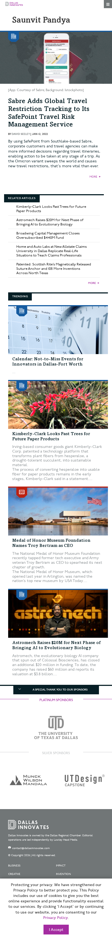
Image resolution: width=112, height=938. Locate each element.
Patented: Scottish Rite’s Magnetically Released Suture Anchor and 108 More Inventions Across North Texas (53, 268)
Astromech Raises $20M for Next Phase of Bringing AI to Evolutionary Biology (49, 222)
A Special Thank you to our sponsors (60, 689)
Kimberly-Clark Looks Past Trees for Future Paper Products (51, 209)
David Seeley (21, 134)
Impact (61, 865)
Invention (63, 874)
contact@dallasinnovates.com (31, 848)
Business (14, 865)
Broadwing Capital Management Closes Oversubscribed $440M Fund (48, 235)
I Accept (56, 929)
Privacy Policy (55, 917)
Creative (14, 874)
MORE (93, 176)
